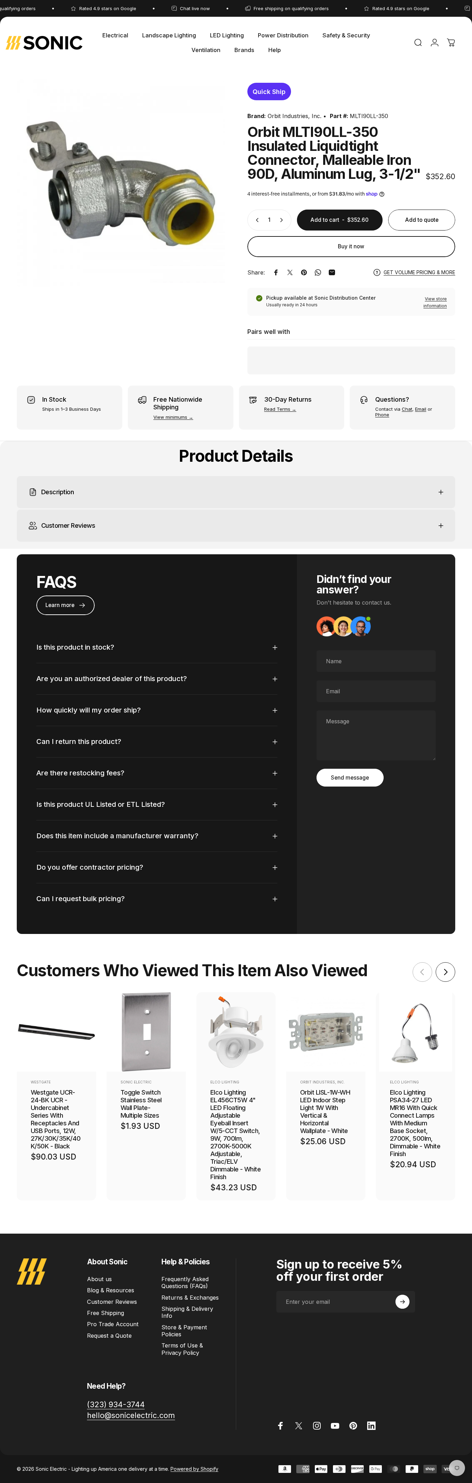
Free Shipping (105, 1312)
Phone (382, 414)
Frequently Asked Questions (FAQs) (185, 1283)
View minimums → (173, 417)
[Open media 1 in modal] (121, 183)
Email (420, 409)
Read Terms (277, 409)
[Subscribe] (402, 1302)
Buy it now (351, 246)
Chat (407, 409)
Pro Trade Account (113, 1324)
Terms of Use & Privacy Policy (182, 1349)
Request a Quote (109, 1335)
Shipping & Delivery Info (187, 1312)
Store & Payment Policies (184, 1331)
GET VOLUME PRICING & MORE (419, 272)
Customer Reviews (112, 1301)
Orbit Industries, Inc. (294, 115)
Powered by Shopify (194, 1469)
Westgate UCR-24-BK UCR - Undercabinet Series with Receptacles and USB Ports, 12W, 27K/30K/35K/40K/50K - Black (55, 1119)
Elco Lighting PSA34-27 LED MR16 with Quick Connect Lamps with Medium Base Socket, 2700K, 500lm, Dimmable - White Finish (415, 1122)
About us (99, 1279)
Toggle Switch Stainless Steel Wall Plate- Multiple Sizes (141, 1103)
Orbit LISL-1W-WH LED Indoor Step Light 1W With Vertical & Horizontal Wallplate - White (325, 1111)
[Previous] (422, 972)
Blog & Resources (110, 1290)
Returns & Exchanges (190, 1297)
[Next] (445, 972)
